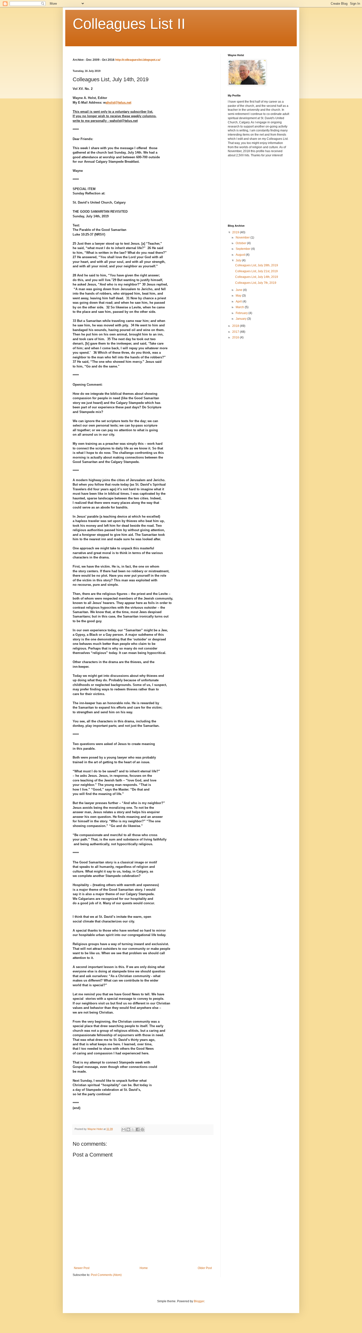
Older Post (205, 1268)
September (243, 249)
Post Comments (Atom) (106, 1275)
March (240, 307)
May (239, 295)
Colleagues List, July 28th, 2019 (256, 265)
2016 (236, 337)
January (241, 318)
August (241, 254)
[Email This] (123, 1129)
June (239, 290)
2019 (236, 232)
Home (144, 1268)
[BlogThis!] (128, 1129)
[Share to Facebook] (137, 1129)
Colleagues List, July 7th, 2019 (255, 283)
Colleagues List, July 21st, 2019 (256, 271)
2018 (236, 326)
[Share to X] (133, 1129)
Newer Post (81, 1268)
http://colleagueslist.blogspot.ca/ (137, 60)
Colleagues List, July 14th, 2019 (256, 277)
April (239, 301)
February (242, 313)
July (239, 260)
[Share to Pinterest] (142, 1129)
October (241, 243)
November (243, 237)
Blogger (199, 1301)
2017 (236, 331)
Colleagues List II (129, 24)
